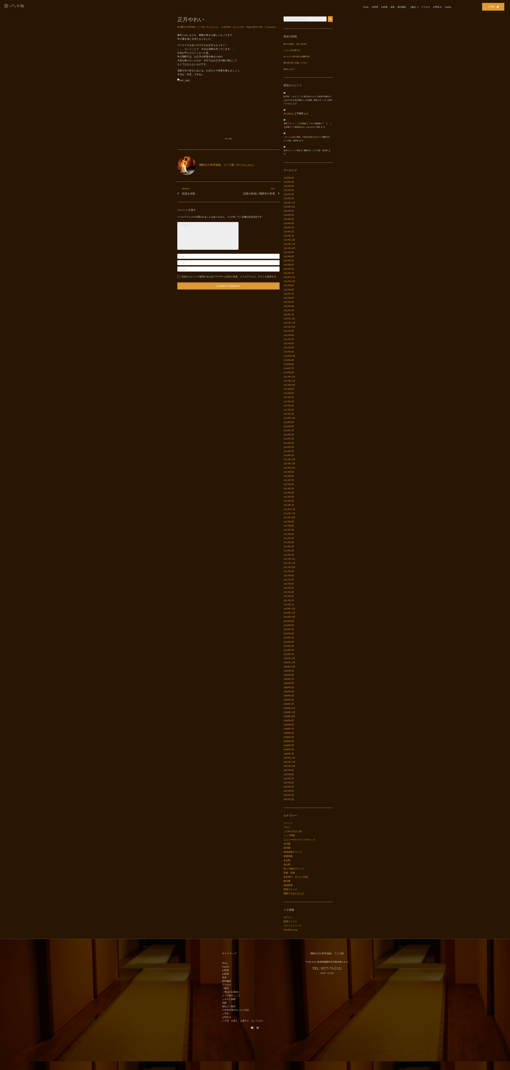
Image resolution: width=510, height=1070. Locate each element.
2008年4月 (289, 741)
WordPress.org (290, 930)
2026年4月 (289, 178)
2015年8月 (289, 393)
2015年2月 (289, 414)
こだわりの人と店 (293, 831)
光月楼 (287, 844)
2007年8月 (289, 774)
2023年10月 (289, 248)
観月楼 (287, 881)
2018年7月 (289, 368)
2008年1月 (289, 753)
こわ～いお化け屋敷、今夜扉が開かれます (301, 137)
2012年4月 (289, 542)
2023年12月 (289, 240)
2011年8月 (289, 575)
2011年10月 (289, 567)
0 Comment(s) (270, 27)
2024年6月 (289, 215)
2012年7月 (289, 530)
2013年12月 (289, 459)
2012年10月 (289, 517)
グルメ (287, 827)
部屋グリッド (290, 889)
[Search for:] (305, 19)
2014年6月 (289, 434)
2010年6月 (289, 633)
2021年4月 (289, 351)
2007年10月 (289, 766)
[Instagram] (257, 1027)
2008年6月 (289, 733)
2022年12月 (289, 277)
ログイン (288, 917)
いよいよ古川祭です (292, 50)
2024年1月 (289, 235)
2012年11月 (289, 513)
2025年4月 (289, 194)
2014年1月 (289, 455)
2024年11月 (289, 202)
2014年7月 (289, 430)
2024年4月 (289, 223)
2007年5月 (289, 787)
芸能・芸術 (289, 873)
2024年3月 (289, 227)
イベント (288, 823)
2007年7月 (289, 778)
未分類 (287, 860)
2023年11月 (289, 244)
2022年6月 (289, 298)
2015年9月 (289, 389)
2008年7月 (289, 729)
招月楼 (287, 848)
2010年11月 (289, 613)
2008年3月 (289, 745)
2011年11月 (289, 563)
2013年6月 (289, 484)
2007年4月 (289, 791)
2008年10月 (289, 716)
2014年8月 (289, 426)
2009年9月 (289, 671)
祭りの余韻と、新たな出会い (296, 44)
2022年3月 (289, 310)
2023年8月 (289, 256)
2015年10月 (289, 385)
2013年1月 (289, 505)
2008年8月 (289, 724)
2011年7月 (289, 579)
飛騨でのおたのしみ (294, 893)
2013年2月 (289, 501)
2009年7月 (289, 679)
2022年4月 (289, 306)
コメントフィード (293, 925)
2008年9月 (289, 720)
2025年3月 (289, 198)
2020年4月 (289, 360)
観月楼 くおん (290, 96)
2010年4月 (289, 642)
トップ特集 (289, 835)
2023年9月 (289, 252)
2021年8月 (289, 335)
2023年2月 (289, 273)
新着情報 (288, 856)
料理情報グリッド (293, 852)
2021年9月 (289, 331)
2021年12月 (289, 318)
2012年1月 (289, 555)
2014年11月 (289, 418)
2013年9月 (289, 472)
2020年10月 (289, 356)
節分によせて (289, 69)
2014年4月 (289, 443)
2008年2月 (289, 749)
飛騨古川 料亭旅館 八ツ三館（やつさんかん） (200, 27)
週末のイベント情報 (292, 150)
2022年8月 (289, 289)
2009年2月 (289, 700)
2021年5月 (289, 347)
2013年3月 (289, 497)
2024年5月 (289, 219)
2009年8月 (289, 675)
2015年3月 (289, 410)
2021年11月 (289, 323)
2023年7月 (289, 260)
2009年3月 (289, 695)
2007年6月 (289, 782)
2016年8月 (289, 372)
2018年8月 (289, 364)
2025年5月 (289, 190)
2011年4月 (289, 592)
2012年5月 (289, 538)
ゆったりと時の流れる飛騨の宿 (297, 56)
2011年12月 (289, 559)
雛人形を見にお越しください (296, 62)
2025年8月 (289, 186)
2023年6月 (289, 264)
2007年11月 (289, 762)
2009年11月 (289, 662)
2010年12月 (289, 608)
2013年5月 (289, 488)
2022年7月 (289, 294)
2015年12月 (289, 376)
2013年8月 (289, 476)
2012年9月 (289, 521)
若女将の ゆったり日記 (234, 27)
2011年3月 (289, 596)
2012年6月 (289, 534)
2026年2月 (289, 182)
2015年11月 (289, 381)
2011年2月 (289, 600)
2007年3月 (289, 795)
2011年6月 (289, 584)
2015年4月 (289, 405)
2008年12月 (289, 708)
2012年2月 (289, 550)
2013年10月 (289, 468)
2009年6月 (289, 683)
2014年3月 (289, 447)
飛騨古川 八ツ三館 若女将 (316, 150)
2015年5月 (289, 401)
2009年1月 (289, 704)
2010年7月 (289, 629)
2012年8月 (289, 526)
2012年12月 (289, 509)
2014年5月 (289, 438)
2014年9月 (289, 422)
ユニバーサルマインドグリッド (299, 839)
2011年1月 (289, 604)
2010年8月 (289, 625)
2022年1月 (289, 314)
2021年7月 (289, 339)
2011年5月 (289, 588)
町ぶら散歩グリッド (294, 868)
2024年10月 (289, 207)
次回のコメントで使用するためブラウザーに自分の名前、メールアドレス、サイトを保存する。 (229, 276)
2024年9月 (289, 211)
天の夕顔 (287, 113)
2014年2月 (289, 451)
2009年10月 (289, 666)
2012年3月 (289, 546)
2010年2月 (289, 650)
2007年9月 (289, 770)
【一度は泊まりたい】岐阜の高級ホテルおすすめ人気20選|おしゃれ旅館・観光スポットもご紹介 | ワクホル (308, 100)
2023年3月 (289, 269)
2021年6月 (289, 343)
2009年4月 (289, 691)
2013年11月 (289, 463)
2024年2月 (289, 231)
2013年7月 (289, 480)
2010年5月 (289, 637)
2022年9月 (289, 285)
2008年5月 (289, 737)
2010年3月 (289, 646)
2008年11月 (289, 712)
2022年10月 (289, 281)
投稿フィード (290, 921)
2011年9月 (289, 571)
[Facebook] (252, 1027)
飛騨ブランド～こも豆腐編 (295, 123)
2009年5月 (289, 687)
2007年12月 (289, 758)
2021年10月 (289, 327)
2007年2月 (289, 799)
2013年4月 (289, 492)
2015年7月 (289, 397)
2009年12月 (289, 658)
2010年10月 (289, 617)
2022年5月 (289, 302)
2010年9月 (289, 621)
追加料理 (288, 885)
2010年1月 (289, 654)
